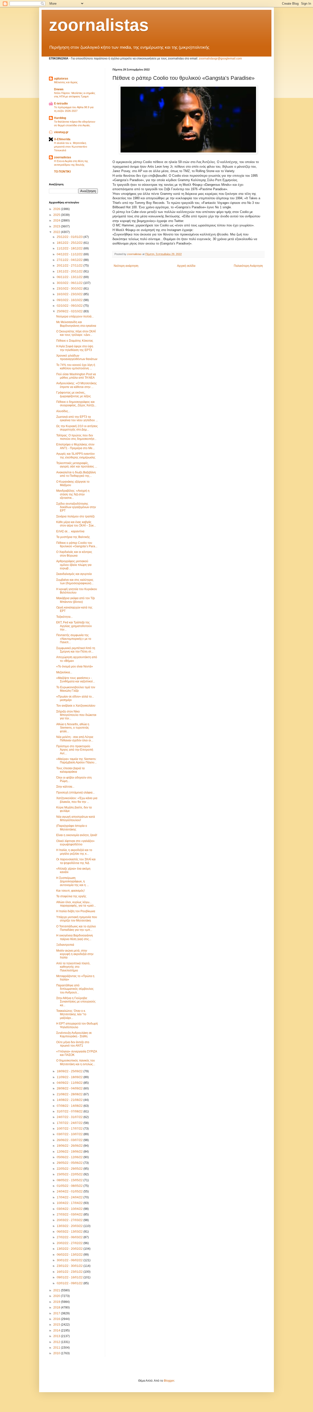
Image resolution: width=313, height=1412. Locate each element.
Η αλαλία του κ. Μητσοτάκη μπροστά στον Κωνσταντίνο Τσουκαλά (70, 146)
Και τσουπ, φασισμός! (70, 890)
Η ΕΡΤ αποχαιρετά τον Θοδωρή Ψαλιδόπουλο (77, 1025)
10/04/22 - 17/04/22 (70, 1203)
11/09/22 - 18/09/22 (70, 1077)
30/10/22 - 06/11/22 (70, 283)
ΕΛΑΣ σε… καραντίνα (70, 531)
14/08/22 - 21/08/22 (70, 1100)
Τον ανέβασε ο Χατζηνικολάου (75, 705)
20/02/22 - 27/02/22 (70, 1243)
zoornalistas (99, 25)
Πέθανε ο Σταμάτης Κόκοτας (74, 340)
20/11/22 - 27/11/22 (70, 265)
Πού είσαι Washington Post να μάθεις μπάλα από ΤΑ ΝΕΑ (76, 376)
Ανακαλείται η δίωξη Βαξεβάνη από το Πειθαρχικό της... (76, 474)
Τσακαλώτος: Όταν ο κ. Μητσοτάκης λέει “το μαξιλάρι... (71, 1014)
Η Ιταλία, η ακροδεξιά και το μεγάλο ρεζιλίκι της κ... (74, 851)
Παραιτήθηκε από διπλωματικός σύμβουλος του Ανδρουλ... (75, 989)
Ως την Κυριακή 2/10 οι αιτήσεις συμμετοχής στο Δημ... (77, 427)
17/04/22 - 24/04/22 (70, 1197)
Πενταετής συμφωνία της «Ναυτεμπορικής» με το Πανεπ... (73, 638)
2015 (57, 1324)
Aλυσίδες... (63, 411)
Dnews (59, 89)
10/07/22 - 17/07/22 (70, 1128)
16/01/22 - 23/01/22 (70, 1271)
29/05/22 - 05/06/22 (70, 1163)
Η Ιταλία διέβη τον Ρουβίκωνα (75, 911)
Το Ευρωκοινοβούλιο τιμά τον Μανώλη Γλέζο (75, 689)
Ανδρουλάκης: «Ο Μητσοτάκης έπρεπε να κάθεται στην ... (76, 385)
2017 (57, 1313)
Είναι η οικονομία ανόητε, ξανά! (76, 835)
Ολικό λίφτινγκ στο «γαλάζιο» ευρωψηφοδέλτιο (75, 842)
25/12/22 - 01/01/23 (70, 237)
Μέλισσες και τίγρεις (66, 82)
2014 (57, 1330)
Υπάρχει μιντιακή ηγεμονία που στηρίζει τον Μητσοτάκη (76, 918)
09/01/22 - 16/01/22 (70, 1277)
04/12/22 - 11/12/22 (70, 254)
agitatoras (61, 78)
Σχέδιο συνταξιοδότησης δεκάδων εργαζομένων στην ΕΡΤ (76, 507)
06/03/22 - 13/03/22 (70, 1231)
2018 (57, 1307)
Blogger (169, 1380)
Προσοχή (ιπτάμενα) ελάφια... (75, 792)
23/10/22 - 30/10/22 (70, 288)
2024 (57, 220)
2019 (57, 1302)
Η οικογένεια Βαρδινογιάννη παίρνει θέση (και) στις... (74, 937)
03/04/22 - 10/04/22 (70, 1209)
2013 (57, 1336)
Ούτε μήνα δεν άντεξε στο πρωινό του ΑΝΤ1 (72, 1043)
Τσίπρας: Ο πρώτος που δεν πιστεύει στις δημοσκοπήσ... (76, 437)
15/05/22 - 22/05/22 (70, 1174)
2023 (57, 226)
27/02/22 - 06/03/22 (70, 1237)
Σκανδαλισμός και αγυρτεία (74, 574)
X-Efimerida (62, 139)
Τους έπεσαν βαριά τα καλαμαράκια (70, 770)
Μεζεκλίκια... (64, 672)
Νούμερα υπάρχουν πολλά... (75, 316)
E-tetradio (61, 103)
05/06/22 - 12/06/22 (70, 1157)
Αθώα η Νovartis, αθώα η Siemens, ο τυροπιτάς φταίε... (72, 728)
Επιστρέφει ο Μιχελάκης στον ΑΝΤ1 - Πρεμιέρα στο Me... (75, 446)
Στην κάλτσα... (65, 786)
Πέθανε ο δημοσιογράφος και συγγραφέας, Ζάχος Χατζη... (76, 403)
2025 (57, 215)
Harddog (60, 118)
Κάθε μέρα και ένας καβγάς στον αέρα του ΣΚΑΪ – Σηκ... (76, 523)
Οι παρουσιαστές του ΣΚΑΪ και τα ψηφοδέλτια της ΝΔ (76, 861)
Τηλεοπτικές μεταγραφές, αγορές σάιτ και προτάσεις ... (76, 464)
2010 (57, 1353)
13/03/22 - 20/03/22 (70, 1226)
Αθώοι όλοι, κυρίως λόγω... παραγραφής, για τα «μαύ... (76, 903)
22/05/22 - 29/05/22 (70, 1168)
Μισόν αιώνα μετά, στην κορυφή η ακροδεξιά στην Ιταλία (74, 954)
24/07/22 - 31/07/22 (70, 1117)
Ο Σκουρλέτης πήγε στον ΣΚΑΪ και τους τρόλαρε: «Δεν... (76, 333)
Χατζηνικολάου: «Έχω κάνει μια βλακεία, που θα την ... (76, 799)
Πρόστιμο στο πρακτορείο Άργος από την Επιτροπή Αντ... (74, 750)
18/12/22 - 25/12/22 (70, 243)
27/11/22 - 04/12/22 (70, 260)
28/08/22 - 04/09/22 (70, 1088)
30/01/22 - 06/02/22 (70, 1260)
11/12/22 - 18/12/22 (70, 248)
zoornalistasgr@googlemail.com (220, 58)
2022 (57, 232)
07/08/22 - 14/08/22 (70, 1106)
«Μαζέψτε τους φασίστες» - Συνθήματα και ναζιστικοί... (75, 679)
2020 (57, 1296)
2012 (57, 1342)
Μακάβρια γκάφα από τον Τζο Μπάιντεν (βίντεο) (75, 599)
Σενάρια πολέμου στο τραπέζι (75, 516)
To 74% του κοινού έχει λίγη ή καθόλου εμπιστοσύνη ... (75, 366)
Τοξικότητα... (64, 616)
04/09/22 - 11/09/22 (70, 1083)
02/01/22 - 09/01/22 (70, 1283)
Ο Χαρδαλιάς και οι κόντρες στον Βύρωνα (74, 553)
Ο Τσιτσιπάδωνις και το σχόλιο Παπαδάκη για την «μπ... (76, 928)
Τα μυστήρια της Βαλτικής (73, 537)
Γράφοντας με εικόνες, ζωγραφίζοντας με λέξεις (73, 394)
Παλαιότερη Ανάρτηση (248, 266)
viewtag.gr (61, 132)
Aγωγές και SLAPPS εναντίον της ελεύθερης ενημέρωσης (75, 455)
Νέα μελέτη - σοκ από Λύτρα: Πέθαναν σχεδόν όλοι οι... (75, 738)
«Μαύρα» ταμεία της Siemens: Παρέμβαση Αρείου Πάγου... (76, 760)
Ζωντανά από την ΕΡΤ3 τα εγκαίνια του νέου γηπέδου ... (77, 418)
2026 (57, 209)
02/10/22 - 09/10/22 (70, 305)
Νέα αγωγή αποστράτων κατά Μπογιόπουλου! (75, 818)
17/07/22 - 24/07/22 (70, 1123)
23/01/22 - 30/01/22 (70, 1266)
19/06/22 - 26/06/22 (70, 1145)
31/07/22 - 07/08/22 (70, 1111)
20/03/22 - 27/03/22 (70, 1220)
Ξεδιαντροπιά (65, 944)
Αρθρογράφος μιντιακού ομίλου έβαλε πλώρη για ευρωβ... (73, 565)
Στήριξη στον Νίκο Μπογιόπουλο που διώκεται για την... (76, 715)
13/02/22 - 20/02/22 (70, 1248)
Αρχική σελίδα (186, 266)
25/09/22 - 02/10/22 (70, 311)
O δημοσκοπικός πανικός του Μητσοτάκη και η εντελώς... (75, 1062)
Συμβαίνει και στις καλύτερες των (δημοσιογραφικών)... (74, 581)
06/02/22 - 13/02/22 (70, 1254)
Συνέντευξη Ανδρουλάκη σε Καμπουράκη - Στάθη (74, 1034)
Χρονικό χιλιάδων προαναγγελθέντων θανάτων (76, 357)
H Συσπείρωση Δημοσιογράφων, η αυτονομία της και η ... (72, 881)
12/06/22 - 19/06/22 (70, 1151)
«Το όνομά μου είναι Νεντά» (74, 666)
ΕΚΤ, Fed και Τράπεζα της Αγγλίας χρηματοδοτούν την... (74, 626)
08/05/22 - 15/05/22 (70, 1180)
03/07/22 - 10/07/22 (70, 1134)
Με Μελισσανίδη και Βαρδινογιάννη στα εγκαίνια (76, 323)
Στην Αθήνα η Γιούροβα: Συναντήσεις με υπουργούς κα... (76, 1001)
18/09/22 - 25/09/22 (70, 1071)
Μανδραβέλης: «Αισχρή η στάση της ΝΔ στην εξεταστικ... (72, 494)
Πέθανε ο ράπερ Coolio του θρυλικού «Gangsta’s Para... (76, 544)
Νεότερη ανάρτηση (126, 266)
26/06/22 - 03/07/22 (70, 1140)
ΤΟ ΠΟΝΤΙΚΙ (62, 171)
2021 (57, 1290)
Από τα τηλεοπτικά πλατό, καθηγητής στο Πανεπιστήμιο (73, 967)
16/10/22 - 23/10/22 (70, 294)
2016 (57, 1319)
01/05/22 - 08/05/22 (70, 1186)
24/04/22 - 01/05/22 (70, 1191)
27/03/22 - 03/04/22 (70, 1214)
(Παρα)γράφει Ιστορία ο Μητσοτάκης (71, 827)
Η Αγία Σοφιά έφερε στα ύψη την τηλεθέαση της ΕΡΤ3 (74, 348)
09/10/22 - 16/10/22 (70, 300)
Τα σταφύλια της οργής (71, 896)
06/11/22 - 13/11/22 (70, 277)
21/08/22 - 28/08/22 (70, 1094)
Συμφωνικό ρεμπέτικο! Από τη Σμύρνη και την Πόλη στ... (75, 649)
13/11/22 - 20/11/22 (70, 271)
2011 (57, 1347)
